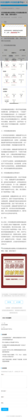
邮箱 (2, 397)
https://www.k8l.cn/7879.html (18, 295)
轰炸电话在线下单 (13, 312)
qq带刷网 (8, 308)
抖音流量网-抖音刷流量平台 (16, 416)
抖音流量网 (8, 318)
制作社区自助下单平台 (6, 329)
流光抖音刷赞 (4, 324)
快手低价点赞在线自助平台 (7, 310)
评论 (2, 374)
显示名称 (3, 391)
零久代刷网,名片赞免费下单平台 (10, 342)
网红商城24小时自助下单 (20, 310)
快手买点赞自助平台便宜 (17, 308)
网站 (2, 403)
